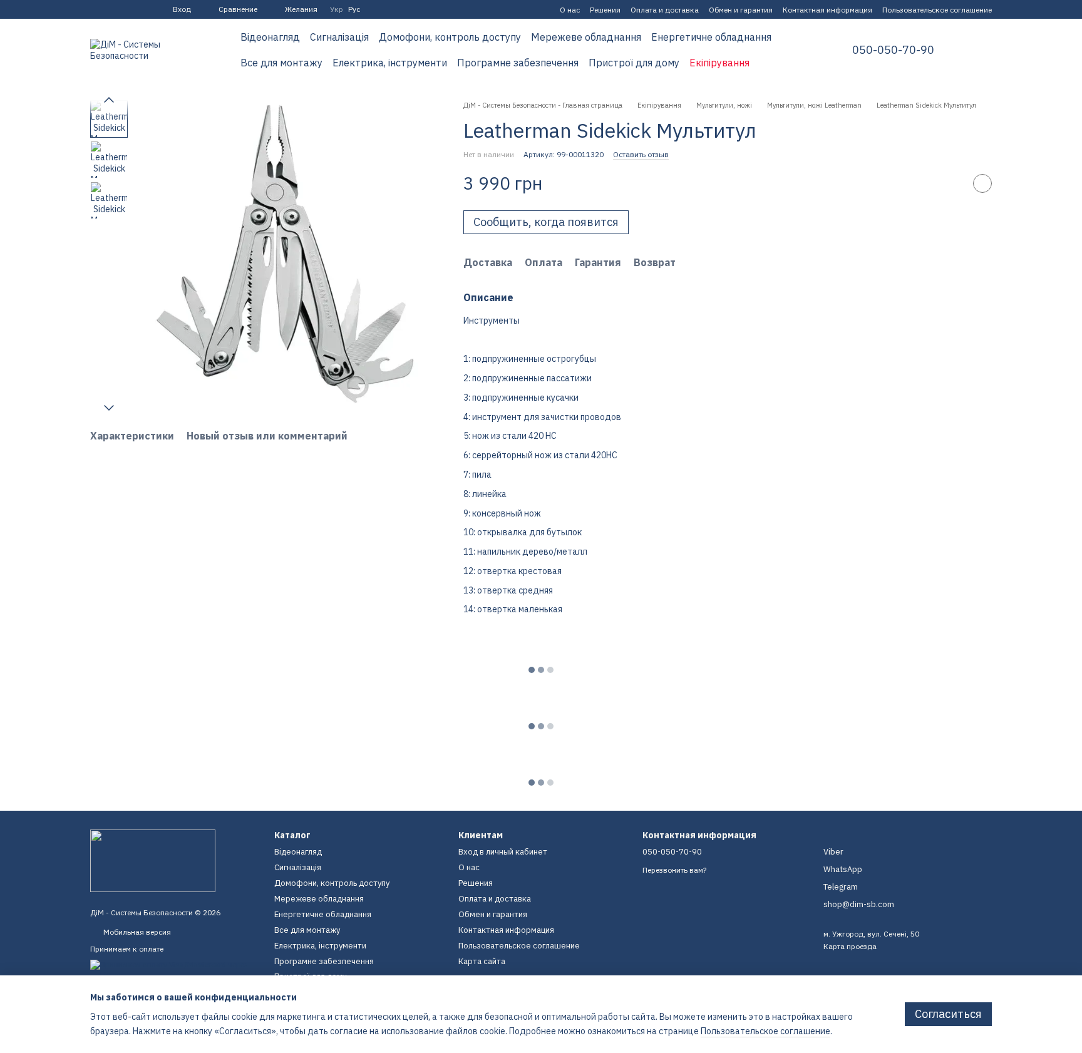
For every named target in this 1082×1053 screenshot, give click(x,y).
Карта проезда (850, 946)
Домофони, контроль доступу (450, 37)
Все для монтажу (281, 62)
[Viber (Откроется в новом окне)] (125, 9)
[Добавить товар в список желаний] (982, 183)
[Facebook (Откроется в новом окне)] (95, 9)
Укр (336, 9)
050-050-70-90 (893, 50)
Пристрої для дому (634, 62)
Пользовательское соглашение (937, 9)
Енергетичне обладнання (711, 37)
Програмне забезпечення (518, 62)
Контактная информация (827, 9)
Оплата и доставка (665, 9)
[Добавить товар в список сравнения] (951, 183)
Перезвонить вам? (674, 870)
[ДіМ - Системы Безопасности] (152, 860)
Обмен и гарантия (741, 9)
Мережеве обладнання (586, 37)
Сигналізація (339, 37)
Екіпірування (719, 62)
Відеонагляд (270, 37)
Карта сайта (481, 961)
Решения (605, 9)
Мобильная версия (136, 932)
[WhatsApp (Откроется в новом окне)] (140, 9)
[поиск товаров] (800, 50)
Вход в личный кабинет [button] (502, 851)
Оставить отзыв (641, 154)
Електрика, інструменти (389, 62)
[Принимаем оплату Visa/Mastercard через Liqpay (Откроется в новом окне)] (172, 968)
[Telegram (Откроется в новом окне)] (110, 9)
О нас (570, 9)
